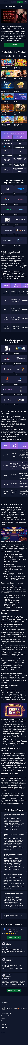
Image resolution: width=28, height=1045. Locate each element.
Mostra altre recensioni (14, 990)
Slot (23, 56)
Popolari (3, 56)
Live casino (9, 56)
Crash (16, 56)
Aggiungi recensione (14, 937)
